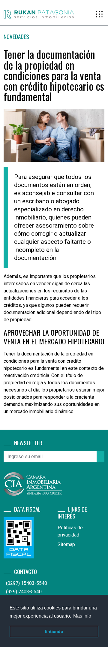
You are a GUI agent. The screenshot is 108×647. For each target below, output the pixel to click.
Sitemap (66, 544)
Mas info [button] (82, 615)
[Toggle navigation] (99, 14)
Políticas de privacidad (70, 531)
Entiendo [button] (54, 631)
